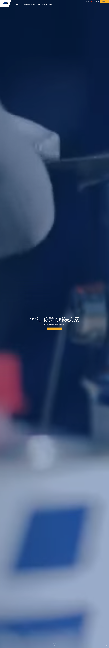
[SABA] (5, 3)
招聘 (88, 1)
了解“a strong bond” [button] (53, 328)
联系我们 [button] (103, 1)
